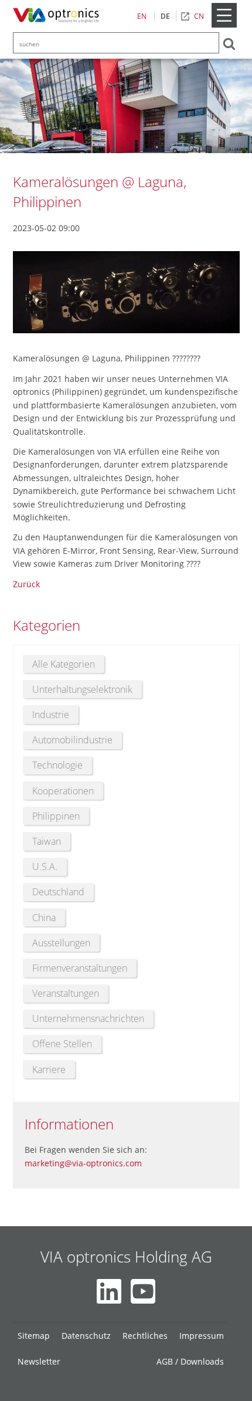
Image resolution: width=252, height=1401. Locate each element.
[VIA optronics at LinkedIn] (109, 1291)
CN (199, 16)
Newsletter (39, 1361)
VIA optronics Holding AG (126, 1256)
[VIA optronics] (58, 16)
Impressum (201, 1335)
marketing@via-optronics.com (83, 1163)
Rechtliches (145, 1335)
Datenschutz (86, 1335)
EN (142, 16)
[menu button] (224, 25)
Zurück (26, 584)
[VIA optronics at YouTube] (143, 1291)
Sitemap (34, 1335)
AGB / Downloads (190, 1361)
